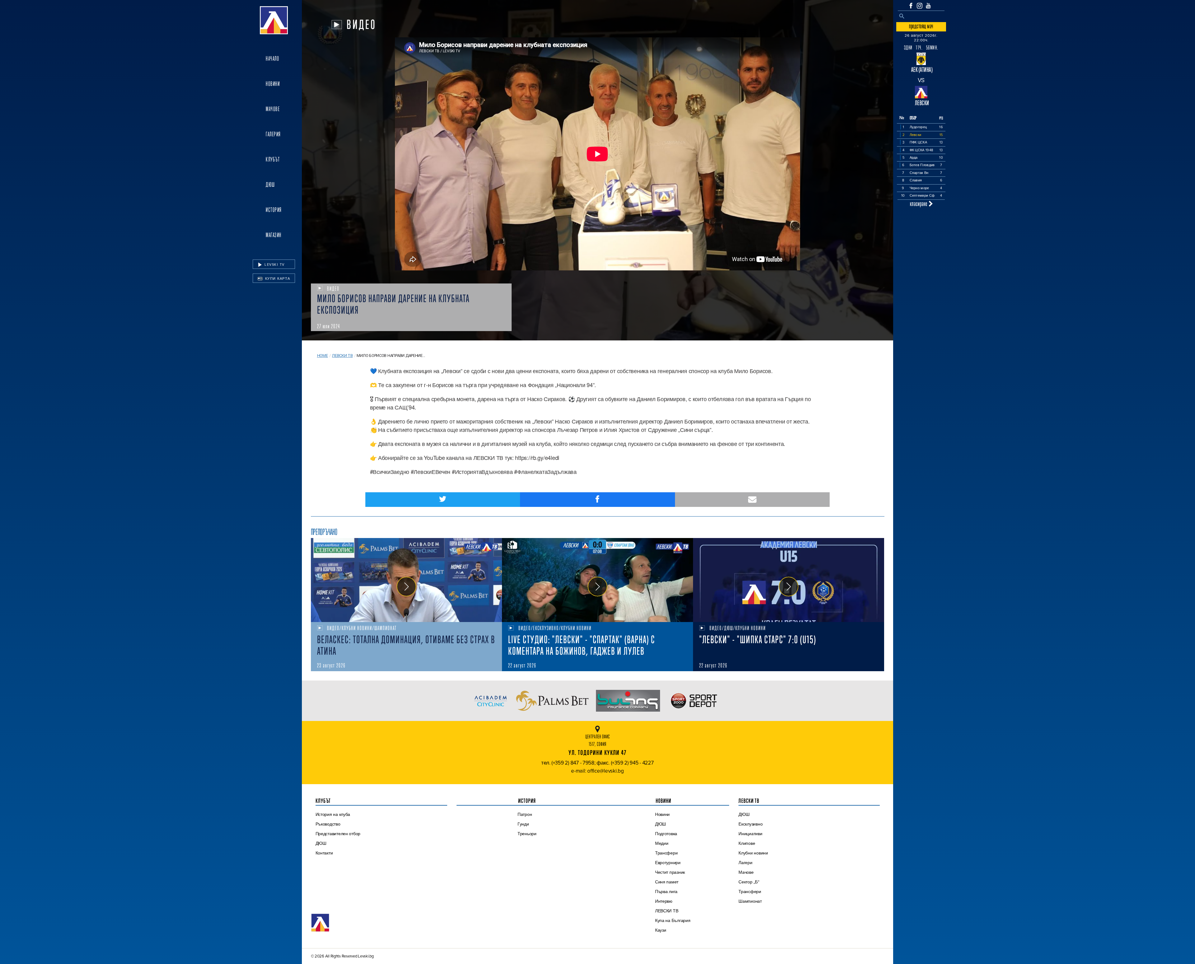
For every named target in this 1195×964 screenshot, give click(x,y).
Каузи (660, 930)
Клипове (746, 843)
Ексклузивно (750, 824)
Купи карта (277, 278)
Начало (272, 58)
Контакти (324, 853)
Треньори (527, 834)
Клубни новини (753, 853)
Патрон (525, 814)
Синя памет (666, 882)
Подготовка (666, 834)
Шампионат (750, 901)
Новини (273, 83)
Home (322, 355)
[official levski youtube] (928, 5)
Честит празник (670, 872)
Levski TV (274, 264)
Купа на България (673, 920)
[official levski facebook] (911, 5)
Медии (661, 843)
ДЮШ (270, 184)
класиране (919, 204)
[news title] (406, 580)
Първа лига (666, 891)
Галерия (273, 134)
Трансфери (666, 853)
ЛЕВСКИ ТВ (666, 911)
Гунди (523, 824)
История (274, 209)
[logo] (274, 20)
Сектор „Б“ (748, 882)
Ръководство (328, 824)
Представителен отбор (338, 834)
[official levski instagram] (919, 5)
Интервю (663, 901)
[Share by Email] (752, 499)
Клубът (273, 159)
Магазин (274, 235)
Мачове (273, 108)
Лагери (745, 862)
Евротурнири (668, 862)
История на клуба (333, 814)
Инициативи (750, 834)
